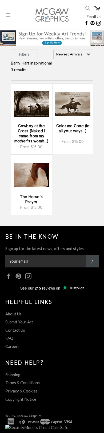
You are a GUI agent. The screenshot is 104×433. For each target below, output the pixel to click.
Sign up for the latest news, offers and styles (44, 248)
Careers (12, 346)
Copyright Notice (20, 399)
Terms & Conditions (22, 382)
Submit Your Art (19, 321)
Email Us (93, 16)
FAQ (9, 338)
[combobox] (73, 54)
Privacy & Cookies (21, 390)
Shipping (13, 374)
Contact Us (15, 330)
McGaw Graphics (29, 416)
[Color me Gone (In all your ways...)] (72, 104)
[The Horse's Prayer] (31, 175)
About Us (13, 313)
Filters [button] (24, 54)
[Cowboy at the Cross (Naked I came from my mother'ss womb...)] (31, 104)
